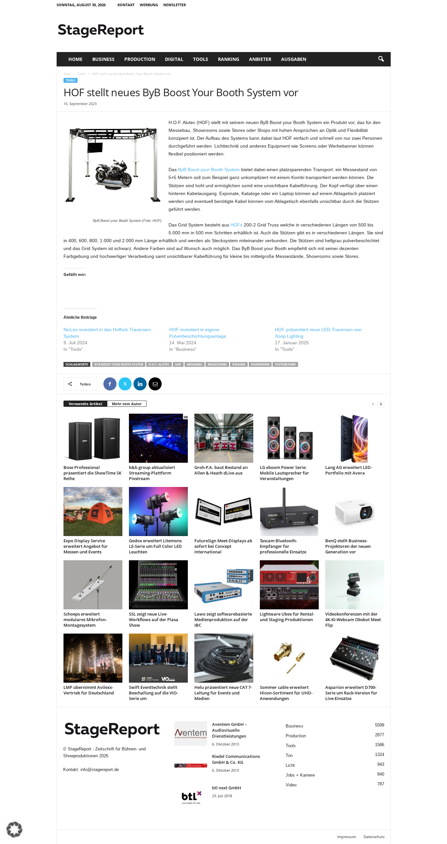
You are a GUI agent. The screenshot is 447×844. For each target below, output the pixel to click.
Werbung (149, 4)
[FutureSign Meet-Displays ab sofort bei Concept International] (223, 511)
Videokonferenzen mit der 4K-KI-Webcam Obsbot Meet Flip (353, 619)
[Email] (155, 383)
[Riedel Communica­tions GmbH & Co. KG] (190, 765)
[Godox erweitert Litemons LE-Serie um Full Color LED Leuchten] (158, 511)
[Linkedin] (140, 383)
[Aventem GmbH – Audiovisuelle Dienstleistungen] (190, 733)
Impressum (346, 836)
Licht (290, 765)
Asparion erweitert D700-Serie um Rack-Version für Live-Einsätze (351, 692)
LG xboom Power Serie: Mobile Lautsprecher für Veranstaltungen (284, 472)
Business (103, 59)
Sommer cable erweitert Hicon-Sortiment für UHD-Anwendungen (286, 692)
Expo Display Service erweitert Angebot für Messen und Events (85, 546)
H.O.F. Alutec (159, 364)
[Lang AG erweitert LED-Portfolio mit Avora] (354, 438)
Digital (174, 59)
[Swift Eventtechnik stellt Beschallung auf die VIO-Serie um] (158, 658)
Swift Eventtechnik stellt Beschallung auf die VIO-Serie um (153, 692)
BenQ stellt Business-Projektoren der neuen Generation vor (348, 546)
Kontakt (125, 4)
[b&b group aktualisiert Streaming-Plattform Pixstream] (158, 438)
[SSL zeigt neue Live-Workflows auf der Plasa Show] (158, 584)
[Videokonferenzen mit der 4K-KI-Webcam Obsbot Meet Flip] (354, 584)
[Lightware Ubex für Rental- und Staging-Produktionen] (289, 584)
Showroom (260, 364)
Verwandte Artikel (85, 403)
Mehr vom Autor (127, 403)
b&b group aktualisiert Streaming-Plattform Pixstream (152, 472)
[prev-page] (373, 404)
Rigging (238, 364)
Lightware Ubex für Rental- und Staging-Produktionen (287, 616)
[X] (125, 383)
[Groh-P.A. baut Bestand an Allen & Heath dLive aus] (223, 438)
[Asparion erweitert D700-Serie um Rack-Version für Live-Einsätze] (354, 658)
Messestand (217, 364)
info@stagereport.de (99, 769)
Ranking (228, 59)
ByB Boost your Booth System (209, 169)
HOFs (236, 224)
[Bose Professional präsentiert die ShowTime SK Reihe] (92, 438)
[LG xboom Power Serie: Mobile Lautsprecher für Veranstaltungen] (289, 438)
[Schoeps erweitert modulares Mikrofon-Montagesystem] (92, 584)
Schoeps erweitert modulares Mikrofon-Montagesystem (85, 619)
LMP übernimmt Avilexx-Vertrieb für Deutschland (88, 690)
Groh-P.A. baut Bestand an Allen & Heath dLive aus (221, 470)
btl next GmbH (226, 788)
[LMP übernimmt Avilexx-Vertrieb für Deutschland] (92, 658)
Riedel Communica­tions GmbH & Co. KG (236, 759)
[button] (381, 59)
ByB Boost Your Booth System (119, 364)
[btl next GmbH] (190, 797)
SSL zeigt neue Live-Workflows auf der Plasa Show (153, 619)
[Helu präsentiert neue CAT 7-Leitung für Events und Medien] (223, 658)
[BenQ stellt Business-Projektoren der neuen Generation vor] (354, 511)
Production (139, 59)
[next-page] (381, 404)
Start (67, 73)
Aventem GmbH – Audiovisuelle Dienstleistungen (229, 730)
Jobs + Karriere (300, 775)
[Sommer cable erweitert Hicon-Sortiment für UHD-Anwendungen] (289, 658)
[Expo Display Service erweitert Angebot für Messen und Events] (92, 511)
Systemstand (285, 364)
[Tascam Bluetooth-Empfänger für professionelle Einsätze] (289, 511)
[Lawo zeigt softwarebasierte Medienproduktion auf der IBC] (223, 584)
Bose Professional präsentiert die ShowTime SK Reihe (92, 472)
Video (291, 784)
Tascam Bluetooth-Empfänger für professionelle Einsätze (283, 546)
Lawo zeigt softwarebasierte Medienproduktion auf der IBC (223, 619)
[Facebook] (109, 383)
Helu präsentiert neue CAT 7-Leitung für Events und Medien (223, 692)
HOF (178, 364)
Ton (289, 755)
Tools (200, 59)
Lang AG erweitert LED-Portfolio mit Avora (348, 470)
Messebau (194, 364)
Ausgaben (293, 59)
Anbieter (260, 59)
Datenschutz (374, 836)
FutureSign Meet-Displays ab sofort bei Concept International (223, 546)
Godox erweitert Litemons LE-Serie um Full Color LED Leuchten (155, 546)
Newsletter (174, 4)
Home (75, 59)
